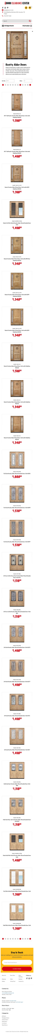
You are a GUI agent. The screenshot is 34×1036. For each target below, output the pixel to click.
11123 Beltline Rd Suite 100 (8, 993)
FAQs (11, 979)
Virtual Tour (13, 981)
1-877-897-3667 (19, 1002)
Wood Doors (5, 1025)
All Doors (4, 1016)
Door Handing (20, 976)
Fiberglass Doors (5, 1017)
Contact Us (21, 981)
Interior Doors (5, 1019)
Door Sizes (12, 975)
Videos (3, 981)
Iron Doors (4, 1023)
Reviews (20, 979)
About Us (4, 975)
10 (27, 85)
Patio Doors (4, 1021)
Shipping (4, 979)
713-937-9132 (13, 1000)
